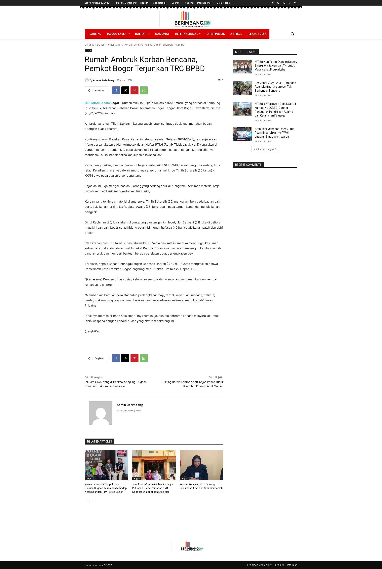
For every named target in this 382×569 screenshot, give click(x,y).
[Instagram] (278, 3)
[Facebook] (273, 3)
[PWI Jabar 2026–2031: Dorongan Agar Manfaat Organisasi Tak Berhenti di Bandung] (242, 88)
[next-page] (93, 501)
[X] (284, 3)
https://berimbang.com (129, 410)
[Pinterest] (134, 90)
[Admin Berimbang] (87, 80)
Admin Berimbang (103, 80)
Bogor (100, 44)
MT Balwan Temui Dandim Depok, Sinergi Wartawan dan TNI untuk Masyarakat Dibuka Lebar (276, 65)
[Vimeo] (289, 3)
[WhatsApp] (144, 90)
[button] (292, 34)
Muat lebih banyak (263, 149)
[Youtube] (295, 3)
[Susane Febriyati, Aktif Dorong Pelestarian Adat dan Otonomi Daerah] (201, 465)
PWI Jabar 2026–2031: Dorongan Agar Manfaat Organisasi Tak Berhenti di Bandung (275, 86)
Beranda (90, 44)
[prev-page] (87, 501)
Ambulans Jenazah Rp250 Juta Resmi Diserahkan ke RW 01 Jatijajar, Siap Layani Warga (274, 132)
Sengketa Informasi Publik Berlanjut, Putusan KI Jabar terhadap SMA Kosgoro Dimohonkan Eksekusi (152, 488)
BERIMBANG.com (97, 103)
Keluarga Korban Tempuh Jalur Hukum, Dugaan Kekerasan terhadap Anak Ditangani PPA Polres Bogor (106, 488)
